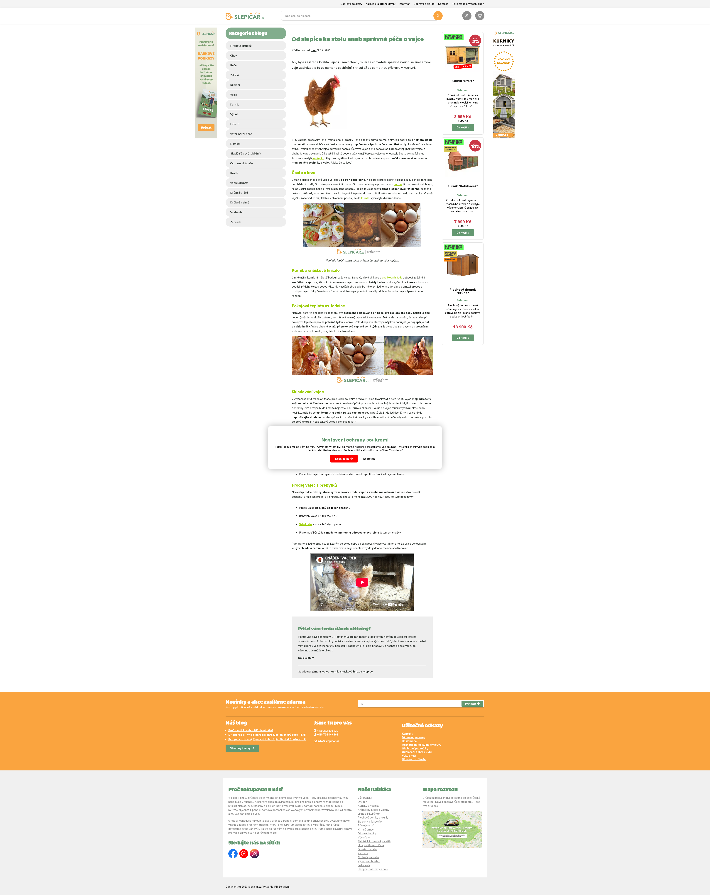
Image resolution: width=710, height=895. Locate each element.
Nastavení (369, 459)
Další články (306, 658)
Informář (404, 4)
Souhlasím (342, 459)
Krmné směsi (366, 829)
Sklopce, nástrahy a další (373, 869)
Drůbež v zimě (239, 202)
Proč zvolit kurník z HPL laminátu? (250, 730)
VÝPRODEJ (365, 797)
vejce (233, 94)
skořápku (318, 158)
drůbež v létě (239, 192)
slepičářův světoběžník (245, 153)
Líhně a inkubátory (369, 813)
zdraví (234, 75)
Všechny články (240, 748)
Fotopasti (364, 865)
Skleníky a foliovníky (370, 821)
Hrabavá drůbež (240, 45)
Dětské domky (367, 833)
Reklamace (409, 741)
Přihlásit (470, 703)
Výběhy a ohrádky (369, 861)
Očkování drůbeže (414, 759)
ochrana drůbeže (241, 163)
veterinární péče (241, 134)
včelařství (236, 212)
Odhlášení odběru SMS (417, 752)
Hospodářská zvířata (371, 845)
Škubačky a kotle (368, 857)
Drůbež (362, 802)
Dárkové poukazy (351, 4)
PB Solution (281, 886)
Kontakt (443, 4)
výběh (234, 114)
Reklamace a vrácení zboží (468, 4)
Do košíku (463, 127)
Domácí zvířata (367, 849)
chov (233, 55)
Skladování (305, 524)
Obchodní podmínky (415, 748)
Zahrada (235, 222)
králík (234, 173)
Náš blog (236, 723)
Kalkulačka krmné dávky (380, 4)
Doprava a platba (424, 4)
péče (233, 65)
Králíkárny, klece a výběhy (373, 809)
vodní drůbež (239, 183)
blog (314, 50)
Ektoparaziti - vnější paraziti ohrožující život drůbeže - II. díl (267, 734)
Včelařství (364, 837)
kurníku (365, 198)
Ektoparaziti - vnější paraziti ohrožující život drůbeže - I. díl (267, 739)
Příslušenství (365, 825)
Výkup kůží (409, 755)
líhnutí (234, 124)
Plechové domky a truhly (373, 817)
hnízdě (398, 184)
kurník (234, 104)
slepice (368, 671)
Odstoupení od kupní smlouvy (421, 744)
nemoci (235, 143)
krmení (235, 85)
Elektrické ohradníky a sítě (374, 841)
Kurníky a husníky (368, 805)
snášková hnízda (392, 277)
